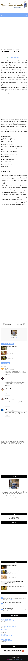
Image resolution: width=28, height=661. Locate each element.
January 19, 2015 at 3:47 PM (9, 390)
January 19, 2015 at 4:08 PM (9, 399)
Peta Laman (13, 657)
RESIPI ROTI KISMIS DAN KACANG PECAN (12, 602)
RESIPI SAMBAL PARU (8, 608)
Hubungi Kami (19, 657)
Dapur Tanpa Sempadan (18, 659)
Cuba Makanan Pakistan (6, 640)
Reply (6, 374)
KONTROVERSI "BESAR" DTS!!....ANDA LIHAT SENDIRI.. (15, 571)
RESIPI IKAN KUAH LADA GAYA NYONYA (15, 351)
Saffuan (6, 368)
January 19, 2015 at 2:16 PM (9, 369)
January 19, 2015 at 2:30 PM (9, 379)
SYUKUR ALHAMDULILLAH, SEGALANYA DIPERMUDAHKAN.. (15, 582)
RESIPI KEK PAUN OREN (12, 565)
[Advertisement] (14, 33)
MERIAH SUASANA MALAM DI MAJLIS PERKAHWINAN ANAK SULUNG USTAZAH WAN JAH (13, 625)
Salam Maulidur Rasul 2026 (7, 620)
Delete (8, 374)
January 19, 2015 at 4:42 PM (9, 410)
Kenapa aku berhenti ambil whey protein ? (11, 631)
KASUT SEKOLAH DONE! (6, 635)
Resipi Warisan (7, 49)
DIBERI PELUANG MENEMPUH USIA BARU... (16, 586)
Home (2, 49)
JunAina (6, 398)
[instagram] (15, 11)
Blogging (7, 659)
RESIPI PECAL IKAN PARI (12, 346)
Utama (8, 657)
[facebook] (12, 11)
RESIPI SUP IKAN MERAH (12, 357)
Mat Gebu (4, 54)
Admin (6, 409)
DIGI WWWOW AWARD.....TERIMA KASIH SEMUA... (17, 576)
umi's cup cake (8, 388)
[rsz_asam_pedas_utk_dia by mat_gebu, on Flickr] (14, 57)
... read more (10, 599)
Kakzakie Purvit (8, 378)
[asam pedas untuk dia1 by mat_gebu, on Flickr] (14, 94)
